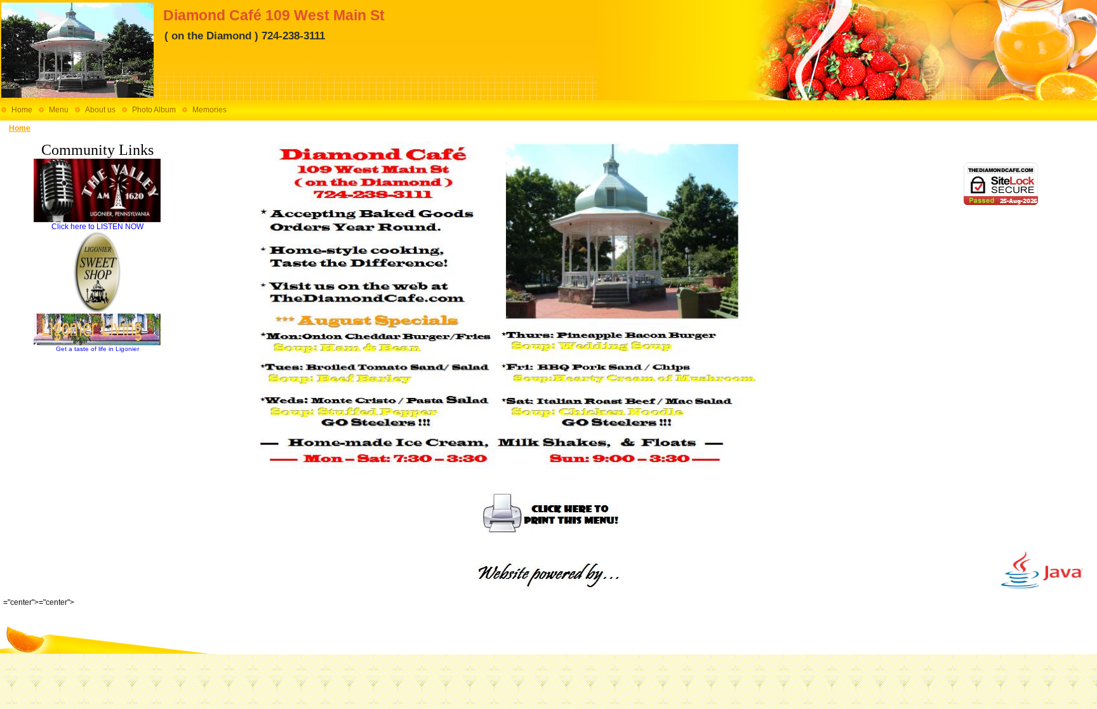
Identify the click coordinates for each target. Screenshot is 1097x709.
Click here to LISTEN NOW (97, 226)
